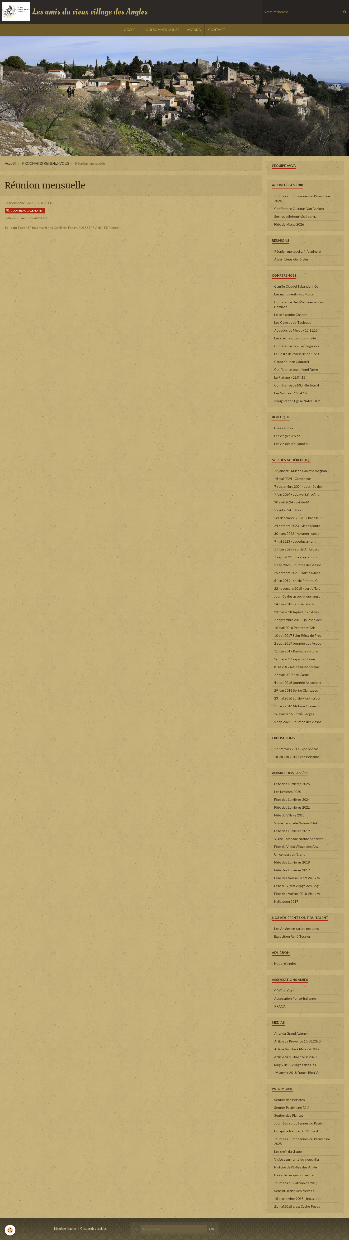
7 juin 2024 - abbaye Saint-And (296, 494)
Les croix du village (288, 1151)
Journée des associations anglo (297, 596)
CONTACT (216, 30)
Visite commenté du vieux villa (296, 1159)
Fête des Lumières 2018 (292, 862)
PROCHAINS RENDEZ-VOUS (45, 163)
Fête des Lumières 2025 (292, 784)
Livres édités (283, 428)
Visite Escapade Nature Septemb (298, 839)
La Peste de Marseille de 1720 (296, 354)
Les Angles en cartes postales (296, 928)
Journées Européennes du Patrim (299, 1123)
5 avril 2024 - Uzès (287, 510)
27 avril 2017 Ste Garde (291, 675)
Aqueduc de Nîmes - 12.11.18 (296, 330)
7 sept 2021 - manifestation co (297, 557)
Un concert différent (289, 854)
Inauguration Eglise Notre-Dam (297, 401)
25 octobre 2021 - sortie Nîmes (297, 573)
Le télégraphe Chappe (290, 315)
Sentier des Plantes (288, 1115)
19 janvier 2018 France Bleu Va (296, 1073)
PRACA (280, 1006)
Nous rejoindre (285, 963)
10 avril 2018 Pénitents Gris (295, 628)
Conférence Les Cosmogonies (296, 346)
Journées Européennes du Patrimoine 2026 (302, 198)
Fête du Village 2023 (289, 815)
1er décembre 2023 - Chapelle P (298, 518)
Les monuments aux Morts (294, 294)
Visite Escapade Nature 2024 (295, 823)
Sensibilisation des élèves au (295, 1191)
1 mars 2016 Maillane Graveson (297, 706)
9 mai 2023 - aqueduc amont (295, 541)
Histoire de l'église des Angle (295, 1167)
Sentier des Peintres (289, 1100)
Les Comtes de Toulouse (292, 322)
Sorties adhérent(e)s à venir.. (295, 216)
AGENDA (194, 30)
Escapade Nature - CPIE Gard (296, 1131)
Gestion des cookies (93, 1228)
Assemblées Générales (291, 259)
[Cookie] (10, 1230)
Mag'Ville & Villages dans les (295, 1065)
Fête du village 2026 (289, 224)
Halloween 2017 (286, 901)
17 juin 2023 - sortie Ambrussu (297, 549)
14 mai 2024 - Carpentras (292, 479)
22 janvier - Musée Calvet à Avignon (300, 471)
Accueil (10, 163)
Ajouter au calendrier (26, 210)
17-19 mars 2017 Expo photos (296, 749)
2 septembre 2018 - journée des (298, 620)
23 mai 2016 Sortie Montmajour (297, 698)
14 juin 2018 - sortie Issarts (294, 604)
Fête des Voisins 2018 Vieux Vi (297, 894)
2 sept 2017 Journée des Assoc (297, 643)
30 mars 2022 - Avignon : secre (297, 533)
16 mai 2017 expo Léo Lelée (294, 659)
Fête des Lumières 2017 (292, 870)
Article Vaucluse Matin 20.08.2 (296, 1049)
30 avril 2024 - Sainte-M (291, 502)
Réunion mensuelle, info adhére (297, 251)
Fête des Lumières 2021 (292, 807)
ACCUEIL (131, 30)
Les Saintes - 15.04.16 (290, 393)
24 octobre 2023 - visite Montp (297, 526)
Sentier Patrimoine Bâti (291, 1107)
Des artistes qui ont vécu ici (294, 1175)
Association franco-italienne (295, 998)
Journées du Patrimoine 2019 (296, 1183)
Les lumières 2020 (287, 792)
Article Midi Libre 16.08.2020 (295, 1057)
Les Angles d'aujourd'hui (292, 444)
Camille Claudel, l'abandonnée (296, 286)
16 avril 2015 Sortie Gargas (294, 714)
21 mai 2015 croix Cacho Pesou (297, 1206)
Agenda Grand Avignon (291, 1033)
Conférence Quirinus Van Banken (299, 209)
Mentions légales (65, 1228)
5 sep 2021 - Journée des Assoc (297, 565)
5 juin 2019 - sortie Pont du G (296, 581)
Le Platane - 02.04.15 (289, 377)
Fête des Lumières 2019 (292, 831)
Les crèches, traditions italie (295, 338)
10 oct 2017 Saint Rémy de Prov (297, 635)
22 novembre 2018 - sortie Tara (297, 588)
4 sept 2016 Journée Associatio (297, 682)
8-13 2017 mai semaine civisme (297, 667)
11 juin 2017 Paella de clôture (296, 651)
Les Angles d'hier (287, 436)
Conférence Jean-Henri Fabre (296, 369)
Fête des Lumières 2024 (292, 799)
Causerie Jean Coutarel (291, 362)
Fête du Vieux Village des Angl (296, 846)
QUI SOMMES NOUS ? (162, 30)
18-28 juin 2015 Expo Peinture (296, 757)
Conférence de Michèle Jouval (296, 385)
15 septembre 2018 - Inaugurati (297, 1199)
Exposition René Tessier (292, 936)
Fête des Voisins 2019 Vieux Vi (297, 878)
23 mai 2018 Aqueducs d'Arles (296, 612)
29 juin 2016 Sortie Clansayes (296, 690)
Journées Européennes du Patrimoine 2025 (302, 1141)
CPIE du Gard (284, 991)
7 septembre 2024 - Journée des (298, 486)
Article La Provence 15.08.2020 (297, 1041)
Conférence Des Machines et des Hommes (299, 304)
